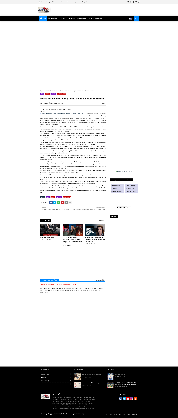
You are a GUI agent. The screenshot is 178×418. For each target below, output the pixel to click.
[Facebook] (51, 202)
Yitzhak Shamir (53, 91)
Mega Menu (52, 18)
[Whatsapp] (58, 202)
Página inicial (44, 91)
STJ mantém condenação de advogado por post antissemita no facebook (95, 239)
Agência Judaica (56, 374)
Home (44, 18)
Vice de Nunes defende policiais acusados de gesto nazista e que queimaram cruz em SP (72, 240)
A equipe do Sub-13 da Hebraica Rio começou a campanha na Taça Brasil (125, 383)
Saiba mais (62, 18)
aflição (56, 377)
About (111, 414)
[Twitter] (54, 202)
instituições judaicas (56, 381)
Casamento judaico (131, 185)
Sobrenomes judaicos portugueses (92, 383)
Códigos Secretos (86, 2)
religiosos (53, 93)
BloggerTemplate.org (77, 414)
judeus (47, 93)
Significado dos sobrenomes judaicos (132, 191)
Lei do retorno (130, 188)
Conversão (72, 18)
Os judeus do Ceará (120, 374)
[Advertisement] (106, 10)
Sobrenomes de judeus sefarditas (91, 375)
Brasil (42, 93)
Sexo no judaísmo (117, 191)
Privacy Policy (126, 414)
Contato (63, 2)
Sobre (57, 2)
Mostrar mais (101, 220)
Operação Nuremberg (47, 237)
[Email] (66, 202)
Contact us (117, 414)
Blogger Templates (54, 414)
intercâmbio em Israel (56, 384)
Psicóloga (134, 414)
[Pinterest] (62, 202)
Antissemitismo (82, 18)
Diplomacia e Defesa (95, 18)
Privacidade (70, 2)
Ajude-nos (77, 2)
